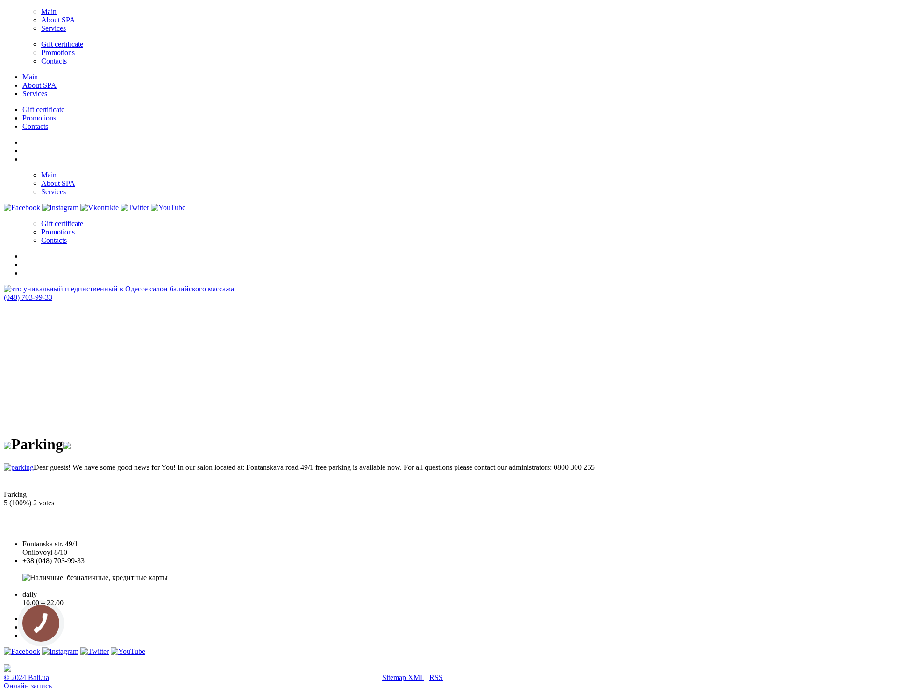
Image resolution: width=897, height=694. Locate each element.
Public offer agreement (55, 586)
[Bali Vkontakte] (99, 208)
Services (53, 28)
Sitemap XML (403, 677)
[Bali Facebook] (22, 208)
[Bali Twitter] (135, 208)
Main (49, 11)
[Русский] (26, 158)
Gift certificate (62, 44)
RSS (436, 677)
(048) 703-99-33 (28, 297)
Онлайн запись (28, 686)
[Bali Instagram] (60, 208)
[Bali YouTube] (168, 208)
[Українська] (26, 141)
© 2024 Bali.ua (26, 677)
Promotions (58, 53)
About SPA (58, 20)
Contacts (54, 61)
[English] (26, 149)
